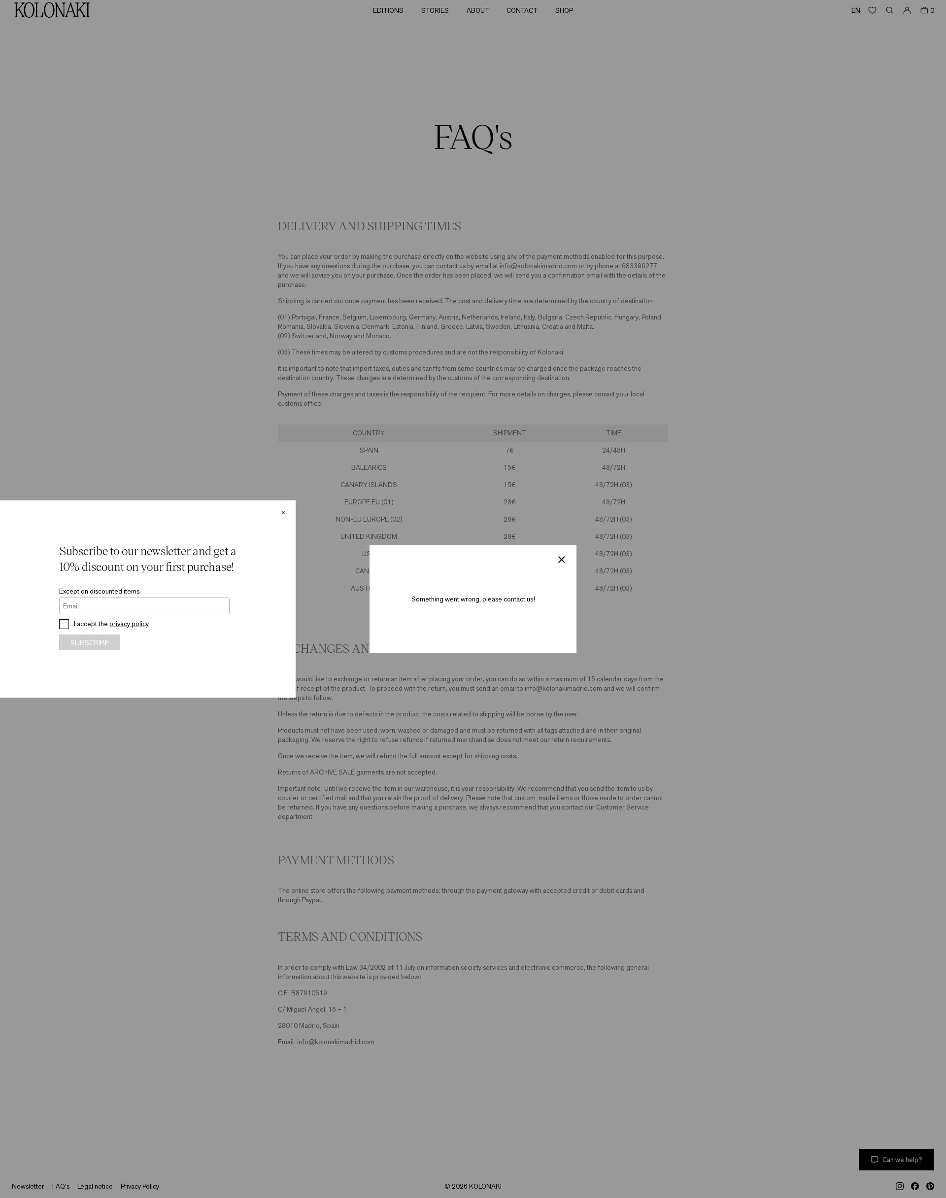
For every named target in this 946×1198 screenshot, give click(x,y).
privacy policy (129, 623)
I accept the (111, 623)
